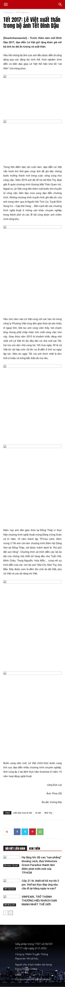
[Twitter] (25, 831)
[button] (5, 4)
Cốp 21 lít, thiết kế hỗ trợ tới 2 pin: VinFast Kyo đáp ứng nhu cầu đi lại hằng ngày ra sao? (40, 884)
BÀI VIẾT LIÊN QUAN (15, 849)
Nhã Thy (48, 812)
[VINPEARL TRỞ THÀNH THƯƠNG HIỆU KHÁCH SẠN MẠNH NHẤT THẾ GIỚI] (11, 900)
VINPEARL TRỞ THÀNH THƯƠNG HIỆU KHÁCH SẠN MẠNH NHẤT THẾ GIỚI (39, 900)
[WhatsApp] (40, 831)
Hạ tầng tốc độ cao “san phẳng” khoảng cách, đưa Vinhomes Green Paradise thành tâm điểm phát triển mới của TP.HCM (42, 865)
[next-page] (11, 913)
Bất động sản (9, 905)
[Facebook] (17, 831)
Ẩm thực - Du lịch (11, 865)
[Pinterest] (32, 831)
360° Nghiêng (22, 12)
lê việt (38, 812)
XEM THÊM (34, 849)
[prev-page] (5, 913)
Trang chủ (8, 12)
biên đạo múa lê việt (23, 812)
